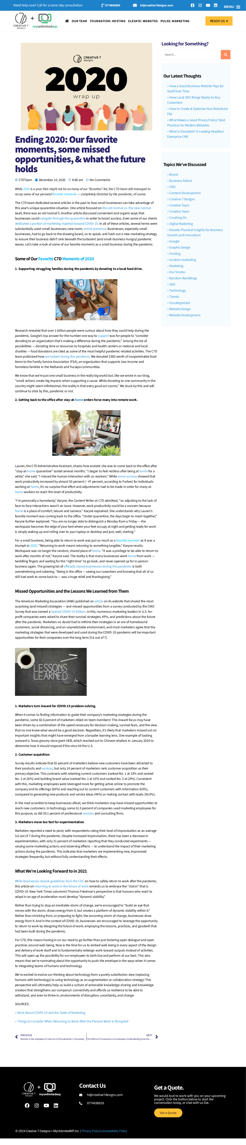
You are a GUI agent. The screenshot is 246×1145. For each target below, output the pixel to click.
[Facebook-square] (192, 5)
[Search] (225, 54)
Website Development (184, 315)
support (103, 335)
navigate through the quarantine (63, 218)
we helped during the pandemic (67, 356)
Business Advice (180, 180)
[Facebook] (27, 1105)
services (47, 768)
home (79, 399)
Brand (173, 174)
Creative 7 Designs (182, 199)
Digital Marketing (181, 223)
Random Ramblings (183, 278)
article (98, 601)
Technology (177, 290)
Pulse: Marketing (175, 21)
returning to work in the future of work (61, 886)
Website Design (180, 309)
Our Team (79, 21)
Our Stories (177, 272)
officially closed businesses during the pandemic (98, 566)
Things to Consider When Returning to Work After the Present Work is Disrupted (72, 1021)
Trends (174, 296)
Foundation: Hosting (108, 21)
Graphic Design (179, 247)
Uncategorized (179, 302)
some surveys (127, 476)
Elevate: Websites (143, 21)
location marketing (182, 259)
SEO (172, 284)
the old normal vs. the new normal (126, 208)
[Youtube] (208, 5)
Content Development (184, 193)
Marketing (176, 266)
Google (174, 241)
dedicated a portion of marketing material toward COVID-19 (56, 223)
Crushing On (178, 217)
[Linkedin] (215, 5)
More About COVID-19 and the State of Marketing (51, 1012)
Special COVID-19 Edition (68, 611)
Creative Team (179, 205)
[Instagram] (200, 5)
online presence (95, 228)
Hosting (174, 253)
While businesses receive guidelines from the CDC (49, 881)
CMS (172, 186)
